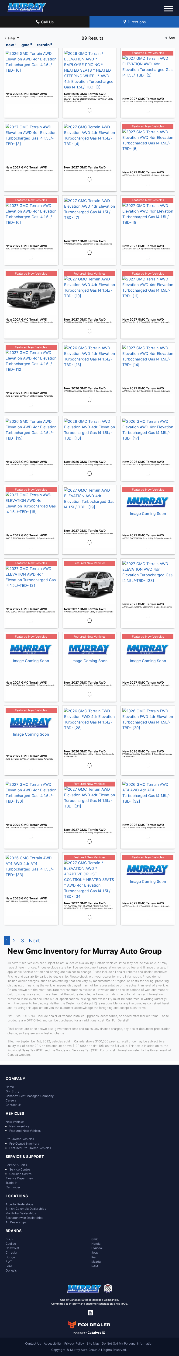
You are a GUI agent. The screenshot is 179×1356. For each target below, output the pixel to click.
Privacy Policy (74, 1343)
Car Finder (13, 1187)
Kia (93, 1257)
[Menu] (168, 9)
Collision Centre (20, 1174)
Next (34, 941)
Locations (17, 1196)
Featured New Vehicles (25, 1130)
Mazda (96, 1261)
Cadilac (11, 1243)
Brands (13, 1231)
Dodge (10, 1257)
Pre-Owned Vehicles (20, 1139)
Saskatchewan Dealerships (24, 1218)
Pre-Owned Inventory (24, 1143)
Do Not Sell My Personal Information (127, 1343)
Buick (9, 1239)
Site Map (93, 1343)
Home (10, 1087)
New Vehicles (15, 1122)
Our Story (12, 1091)
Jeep (94, 1252)
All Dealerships (16, 1222)
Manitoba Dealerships (21, 1213)
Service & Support (25, 1157)
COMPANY (15, 1079)
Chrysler (11, 1252)
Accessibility (53, 1343)
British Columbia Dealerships (26, 1208)
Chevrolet (12, 1248)
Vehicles (15, 1113)
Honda (95, 1243)
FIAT (9, 1261)
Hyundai (97, 1248)
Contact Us (13, 1105)
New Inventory (19, 1126)
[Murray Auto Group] (27, 7)
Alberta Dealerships (19, 1204)
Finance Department (20, 1178)
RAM (94, 1266)
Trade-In (11, 1183)
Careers (11, 1100)
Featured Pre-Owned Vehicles (30, 1148)
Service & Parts (16, 1165)
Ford (9, 1266)
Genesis (11, 1270)
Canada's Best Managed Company (30, 1096)
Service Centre (19, 1169)
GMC (94, 1239)
